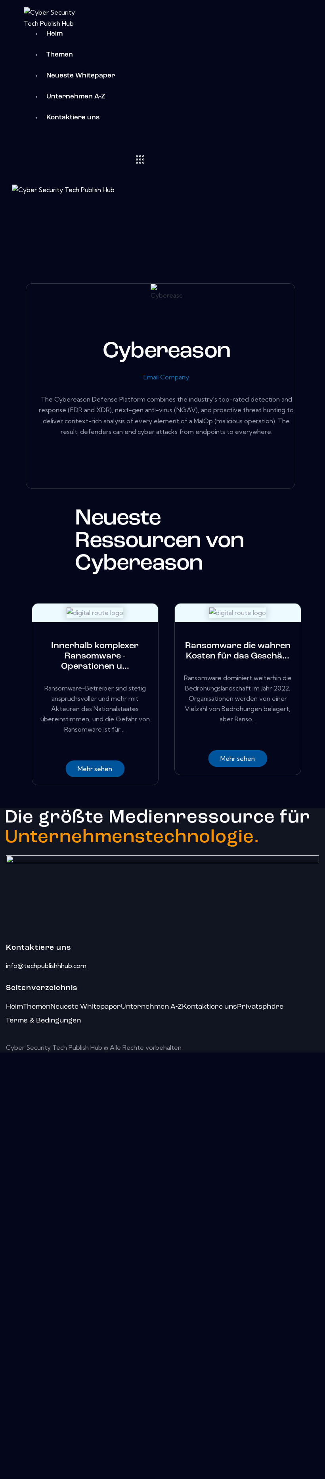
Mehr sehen (95, 769)
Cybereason (166, 351)
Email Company (166, 377)
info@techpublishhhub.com (46, 966)
